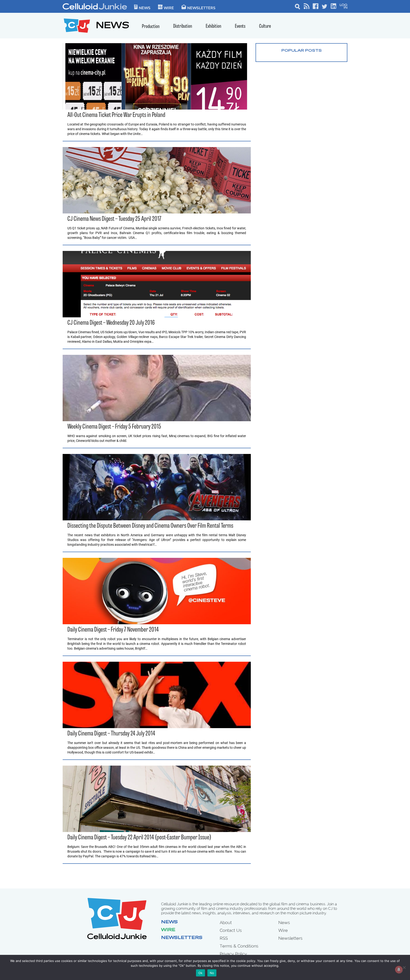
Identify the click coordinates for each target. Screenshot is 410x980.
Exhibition (213, 26)
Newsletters (201, 7)
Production (150, 27)
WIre (169, 7)
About (226, 922)
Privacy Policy (233, 953)
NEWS (112, 26)
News (144, 7)
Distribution (182, 26)
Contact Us (231, 930)
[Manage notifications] (399, 969)
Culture (265, 26)
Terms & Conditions (239, 945)
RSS (224, 938)
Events (240, 26)
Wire (168, 930)
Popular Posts (301, 51)
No (212, 973)
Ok (200, 973)
